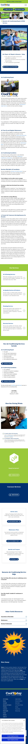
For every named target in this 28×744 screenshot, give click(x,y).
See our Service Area (13, 521)
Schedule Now (20, 9)
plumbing (13, 385)
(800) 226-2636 (9, 9)
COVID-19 (5, 716)
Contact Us (5, 708)
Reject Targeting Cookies (13, 739)
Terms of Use (17, 710)
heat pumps (9, 158)
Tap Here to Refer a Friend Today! (14, 1)
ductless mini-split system (16, 171)
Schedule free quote (9, 381)
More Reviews (15, 494)
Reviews (4, 701)
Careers (4, 712)
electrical (20, 385)
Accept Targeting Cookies (12, 736)
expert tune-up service (21, 135)
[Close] (24, 720)
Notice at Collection (18, 701)
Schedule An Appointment (11, 66)
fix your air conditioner (9, 435)
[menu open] (26, 5)
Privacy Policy (17, 708)
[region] (13, 731)
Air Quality (5, 703)
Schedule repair (8, 363)
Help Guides (17, 703)
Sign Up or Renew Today (13, 541)
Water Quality (5, 710)
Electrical (4, 714)
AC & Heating (5, 699)
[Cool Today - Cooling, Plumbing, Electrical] (5, 5)
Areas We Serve (18, 699)
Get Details (13, 559)
